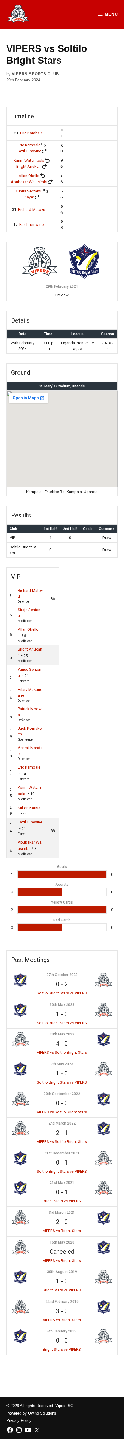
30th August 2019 (62, 1272)
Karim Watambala (29, 160)
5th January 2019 (61, 1331)
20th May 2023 (62, 1034)
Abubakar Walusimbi (29, 181)
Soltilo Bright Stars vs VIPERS (62, 993)
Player (29, 197)
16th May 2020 (62, 1242)
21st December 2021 (61, 1153)
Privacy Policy (19, 1421)
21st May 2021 (62, 1183)
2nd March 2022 (62, 1123)
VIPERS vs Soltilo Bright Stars (62, 1052)
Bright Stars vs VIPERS (62, 1201)
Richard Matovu (31, 209)
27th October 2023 (62, 975)
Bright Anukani (29, 166)
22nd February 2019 (62, 1302)
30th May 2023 (62, 1005)
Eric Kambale (31, 133)
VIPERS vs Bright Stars (62, 1230)
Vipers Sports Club (35, 74)
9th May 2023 (62, 1064)
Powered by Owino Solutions (31, 1413)
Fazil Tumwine (29, 151)
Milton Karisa (29, 808)
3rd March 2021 (62, 1212)
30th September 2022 (62, 1094)
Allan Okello (29, 175)
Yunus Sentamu (29, 191)
